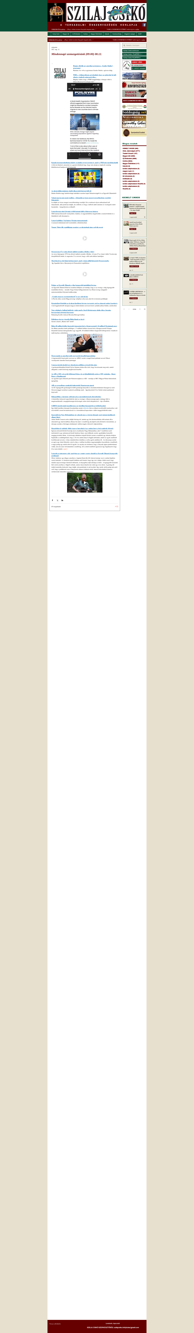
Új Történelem (133, 248)
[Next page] (140, 309)
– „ (73, 29)
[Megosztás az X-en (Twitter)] (57, 500)
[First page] (124, 309)
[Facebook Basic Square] (144, 24)
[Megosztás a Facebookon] (52, 500)
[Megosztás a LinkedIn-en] (62, 500)
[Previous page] (129, 309)
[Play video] (84, 238)
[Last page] (145, 309)
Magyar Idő (132, 213)
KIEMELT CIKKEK (134, 266)
